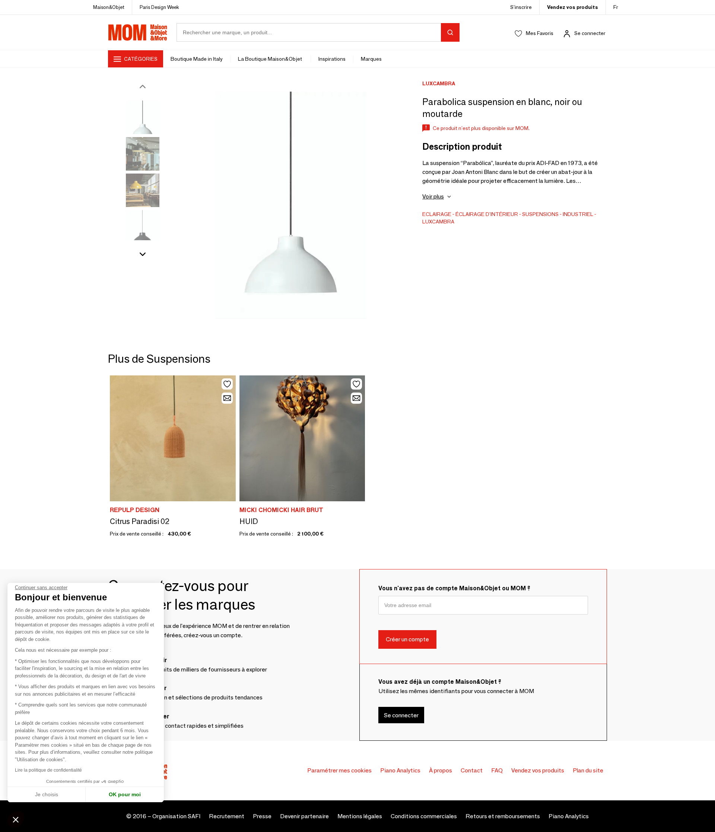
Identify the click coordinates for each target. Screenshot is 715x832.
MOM (138, 32)
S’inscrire (521, 7)
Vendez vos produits (572, 7)
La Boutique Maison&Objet (270, 58)
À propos (440, 770)
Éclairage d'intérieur (486, 214)
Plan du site (588, 770)
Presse (262, 816)
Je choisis (46, 794)
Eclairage (436, 214)
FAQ (497, 770)
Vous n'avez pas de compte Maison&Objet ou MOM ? (454, 588)
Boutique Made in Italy (197, 58)
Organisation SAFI (176, 816)
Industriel (578, 214)
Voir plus (433, 196)
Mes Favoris (539, 33)
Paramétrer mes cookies (339, 770)
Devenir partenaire (304, 816)
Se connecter (590, 33)
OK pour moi (125, 794)
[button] (16, 819)
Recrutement (226, 816)
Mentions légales (359, 816)
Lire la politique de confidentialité (48, 770)
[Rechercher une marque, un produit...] (450, 32)
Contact (472, 770)
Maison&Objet (108, 7)
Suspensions (540, 214)
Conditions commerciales (424, 816)
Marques (371, 58)
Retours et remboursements (502, 816)
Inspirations (332, 58)
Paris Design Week (159, 7)
